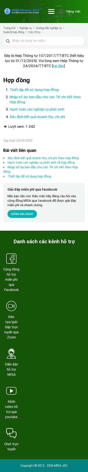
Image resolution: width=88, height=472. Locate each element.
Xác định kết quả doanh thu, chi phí (37, 117)
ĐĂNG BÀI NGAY (22, 214)
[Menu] (51, 11)
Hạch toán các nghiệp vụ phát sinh (37, 109)
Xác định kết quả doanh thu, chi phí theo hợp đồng (43, 158)
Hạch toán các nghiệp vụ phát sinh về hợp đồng (41, 162)
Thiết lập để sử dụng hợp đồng (34, 90)
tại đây (58, 66)
